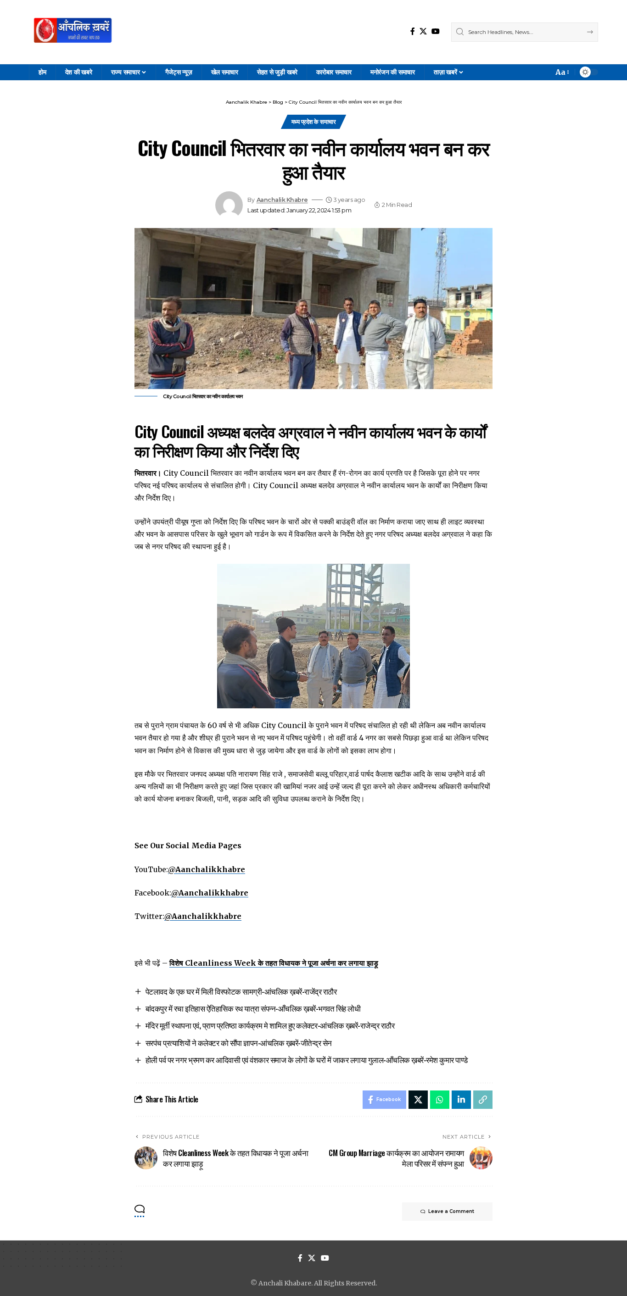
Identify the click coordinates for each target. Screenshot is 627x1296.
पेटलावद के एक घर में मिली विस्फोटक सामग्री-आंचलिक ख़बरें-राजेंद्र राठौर (241, 991)
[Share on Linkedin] (461, 1099)
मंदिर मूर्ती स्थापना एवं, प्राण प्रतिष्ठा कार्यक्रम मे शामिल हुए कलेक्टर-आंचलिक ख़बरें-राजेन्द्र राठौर (270, 1025)
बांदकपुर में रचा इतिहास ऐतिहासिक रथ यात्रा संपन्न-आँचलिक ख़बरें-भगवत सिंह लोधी (253, 1008)
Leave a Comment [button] (451, 1211)
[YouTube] (435, 31)
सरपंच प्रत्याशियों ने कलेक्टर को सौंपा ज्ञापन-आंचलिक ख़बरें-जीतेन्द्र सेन (239, 1042)
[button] (561, 72)
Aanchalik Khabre (282, 199)
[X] (423, 31)
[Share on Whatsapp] (439, 1099)
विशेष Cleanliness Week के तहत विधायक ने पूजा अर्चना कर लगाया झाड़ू (273, 963)
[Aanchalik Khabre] (74, 32)
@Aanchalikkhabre (206, 869)
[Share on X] (418, 1099)
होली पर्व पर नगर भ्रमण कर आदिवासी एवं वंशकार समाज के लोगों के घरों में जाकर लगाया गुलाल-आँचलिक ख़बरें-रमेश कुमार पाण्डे (307, 1059)
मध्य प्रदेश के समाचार (313, 121)
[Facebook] (412, 31)
